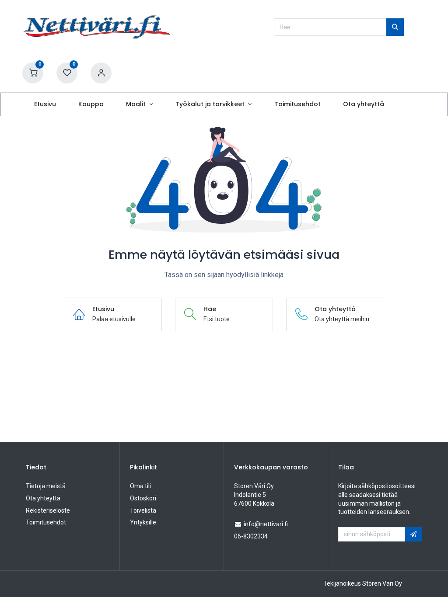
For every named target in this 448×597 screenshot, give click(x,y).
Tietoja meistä (46, 485)
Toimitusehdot (46, 522)
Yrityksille (143, 522)
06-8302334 (251, 536)
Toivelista (143, 510)
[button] (413, 534)
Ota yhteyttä (43, 498)
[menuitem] (45, 104)
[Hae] (395, 27)
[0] (32, 72)
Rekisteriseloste (48, 510)
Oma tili (140, 485)
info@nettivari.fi (266, 524)
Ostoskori (143, 498)
